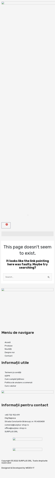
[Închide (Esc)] (22, 472)
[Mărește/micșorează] (3, 472)
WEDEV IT (30, 468)
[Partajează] (15, 472)
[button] (27, 233)
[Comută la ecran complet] (9, 472)
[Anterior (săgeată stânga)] (3, 476)
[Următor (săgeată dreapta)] (9, 476)
